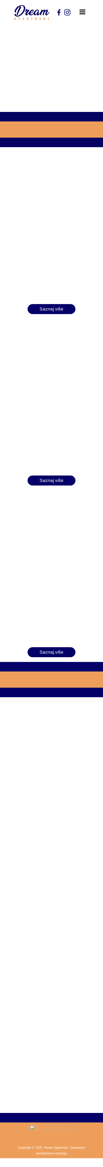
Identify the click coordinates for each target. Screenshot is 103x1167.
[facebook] (59, 12)
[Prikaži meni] (82, 11)
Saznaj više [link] (51, 308)
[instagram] (67, 12)
